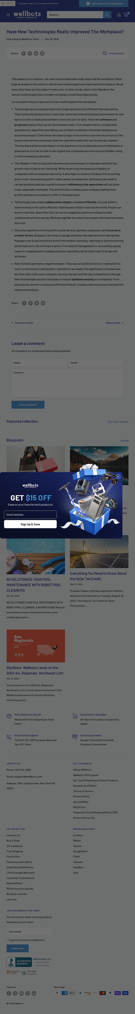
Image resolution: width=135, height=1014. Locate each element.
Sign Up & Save (30, 524)
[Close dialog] (118, 477)
